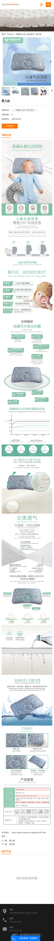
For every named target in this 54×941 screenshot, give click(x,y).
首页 (4, 34)
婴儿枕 (12, 841)
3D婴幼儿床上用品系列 (25, 34)
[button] (50, 61)
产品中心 (10, 34)
